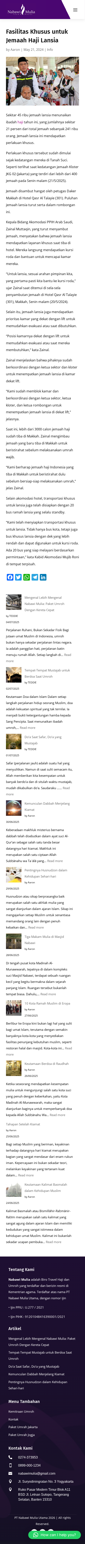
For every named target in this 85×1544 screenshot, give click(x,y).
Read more (27, 728)
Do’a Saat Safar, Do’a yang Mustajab (33, 1366)
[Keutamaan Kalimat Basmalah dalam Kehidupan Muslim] (13, 1190)
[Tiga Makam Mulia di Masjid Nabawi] (13, 942)
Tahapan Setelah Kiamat (23, 1124)
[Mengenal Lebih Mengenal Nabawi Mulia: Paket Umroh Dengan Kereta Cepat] (13, 603)
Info (50, 49)
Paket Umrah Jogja (21, 1435)
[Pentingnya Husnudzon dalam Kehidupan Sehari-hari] (13, 875)
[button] (54, 1535)
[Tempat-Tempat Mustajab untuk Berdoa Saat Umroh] (13, 675)
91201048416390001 (41, 1317)
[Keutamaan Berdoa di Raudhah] (13, 1069)
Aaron (15, 49)
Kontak (13, 1419)
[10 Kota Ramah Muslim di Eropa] (13, 1009)
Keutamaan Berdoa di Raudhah (47, 1064)
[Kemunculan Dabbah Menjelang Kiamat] (13, 809)
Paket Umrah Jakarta (23, 1427)
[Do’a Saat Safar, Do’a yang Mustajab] (13, 742)
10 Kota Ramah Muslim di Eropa (47, 1003)
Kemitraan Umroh (21, 1411)
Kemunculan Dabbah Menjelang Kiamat (36, 1374)
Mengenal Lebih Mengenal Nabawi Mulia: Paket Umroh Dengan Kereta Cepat (44, 603)
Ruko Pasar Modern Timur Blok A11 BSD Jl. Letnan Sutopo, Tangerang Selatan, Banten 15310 (44, 1494)
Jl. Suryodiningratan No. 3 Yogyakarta (45, 1481)
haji (20, 122)
